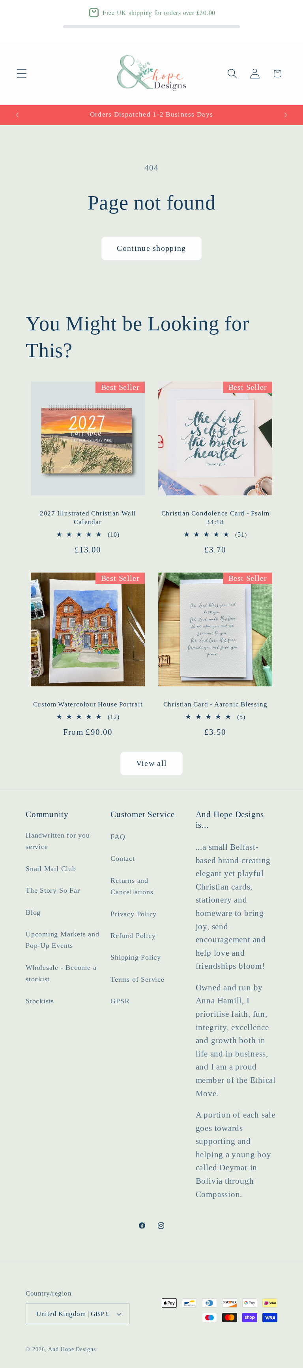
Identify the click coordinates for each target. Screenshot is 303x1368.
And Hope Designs (72, 1349)
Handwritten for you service (58, 841)
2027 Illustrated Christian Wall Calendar (88, 518)
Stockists (40, 1001)
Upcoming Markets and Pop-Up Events (62, 939)
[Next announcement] (285, 115)
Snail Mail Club (51, 869)
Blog (33, 912)
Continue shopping (151, 248)
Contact (122, 858)
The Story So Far (53, 890)
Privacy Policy (133, 914)
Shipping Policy (135, 957)
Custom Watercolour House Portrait (88, 704)
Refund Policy (132, 936)
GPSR (119, 1001)
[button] (21, 73)
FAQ (117, 837)
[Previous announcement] (17, 115)
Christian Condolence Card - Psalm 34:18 (215, 518)
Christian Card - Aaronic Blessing (215, 704)
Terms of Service (137, 979)
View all (151, 763)
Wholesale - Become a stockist (61, 973)
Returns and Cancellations (131, 886)
